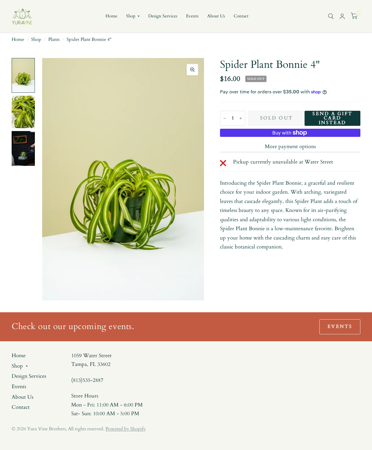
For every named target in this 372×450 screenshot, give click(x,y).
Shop (130, 16)
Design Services (162, 16)
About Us (216, 16)
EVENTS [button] (340, 327)
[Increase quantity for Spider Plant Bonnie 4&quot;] (240, 118)
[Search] (331, 16)
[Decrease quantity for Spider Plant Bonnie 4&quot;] (224, 118)
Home (111, 16)
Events (192, 16)
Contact (241, 16)
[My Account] (342, 16)
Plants (54, 40)
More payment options (290, 146)
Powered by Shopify (125, 429)
